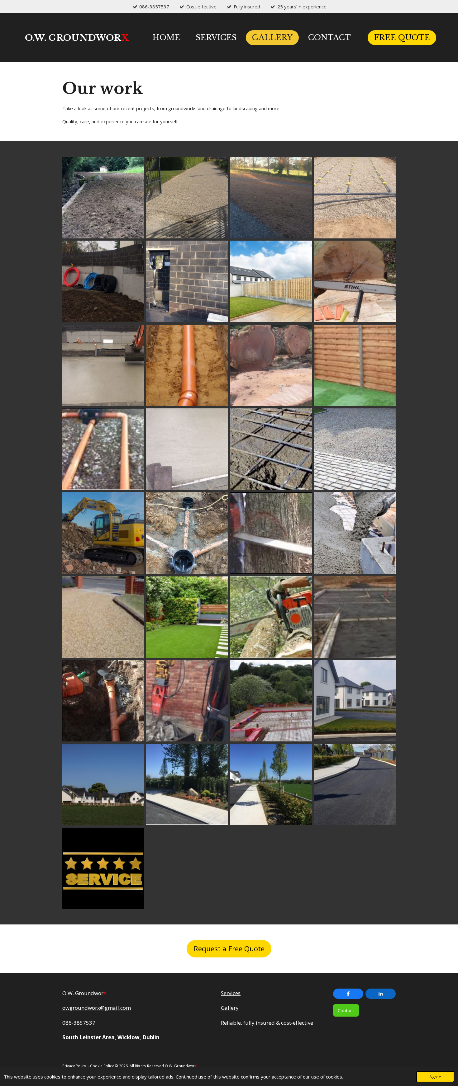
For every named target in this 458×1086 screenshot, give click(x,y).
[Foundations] (271, 700)
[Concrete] (271, 449)
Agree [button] (435, 1076)
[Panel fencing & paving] (271, 281)
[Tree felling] (355, 281)
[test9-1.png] (355, 784)
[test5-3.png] (355, 700)
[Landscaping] (271, 197)
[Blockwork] (355, 617)
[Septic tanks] (187, 533)
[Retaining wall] (103, 281)
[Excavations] (103, 533)
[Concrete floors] (103, 365)
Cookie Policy (102, 1065)
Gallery (230, 1007)
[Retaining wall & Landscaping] (103, 197)
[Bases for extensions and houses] (187, 449)
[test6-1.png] (103, 784)
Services (231, 993)
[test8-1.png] (271, 784)
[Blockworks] (187, 281)
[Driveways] (187, 197)
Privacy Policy (74, 1065)
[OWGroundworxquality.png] (103, 868)
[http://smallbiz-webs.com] (198, 1065)
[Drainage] (103, 449)
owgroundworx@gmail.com (96, 1007)
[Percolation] (355, 197)
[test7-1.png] (187, 784)
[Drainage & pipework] (187, 365)
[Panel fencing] (355, 365)
